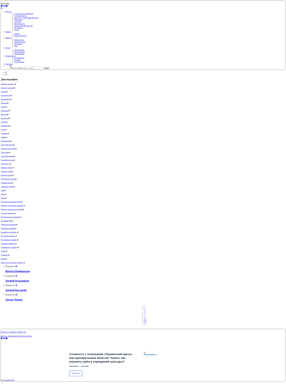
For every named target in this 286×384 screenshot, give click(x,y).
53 (145, 319)
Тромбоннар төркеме (9, 247)
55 (145, 323)
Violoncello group (7, 156)
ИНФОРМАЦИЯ (14, 336)
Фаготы (4, 114)
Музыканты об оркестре (23, 26)
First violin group (7, 145)
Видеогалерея (19, 52)
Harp (2, 194)
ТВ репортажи (19, 42)
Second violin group (8, 149)
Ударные (4, 133)
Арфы (3, 137)
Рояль (3, 259)
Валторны (5, 118)
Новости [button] (8, 38)
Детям (16, 30)
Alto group (5, 152)
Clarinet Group (6, 171)
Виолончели (5, 95)
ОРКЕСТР (5, 332)
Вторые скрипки (7, 88)
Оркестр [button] (8, 12)
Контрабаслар (6, 221)
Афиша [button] (8, 32)
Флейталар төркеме (8, 225)
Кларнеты (4, 111)
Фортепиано (5, 141)
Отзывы (17, 60)
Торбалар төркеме (8, 244)
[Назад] (144, 306)
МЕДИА (4, 336)
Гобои (3, 107)
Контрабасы (5, 99)
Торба (3, 251)
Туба (2, 130)
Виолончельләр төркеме (10, 217)
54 (145, 321)
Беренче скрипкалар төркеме (12, 206)
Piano (3, 198)
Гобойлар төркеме (8, 228)
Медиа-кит (18, 44)
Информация (19, 58)
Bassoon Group (6, 175)
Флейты (4, 103)
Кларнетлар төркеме (9, 232)
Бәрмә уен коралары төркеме (12, 263)
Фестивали (18, 28)
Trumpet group (6, 183)
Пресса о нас (19, 40)
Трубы (3, 122)
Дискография (19, 54)
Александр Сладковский (23, 14)
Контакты (9, 64)
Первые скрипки (7, 84)
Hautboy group (6, 168)
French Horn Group (8, 179)
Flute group (5, 164)
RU (2, 8)
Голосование (19, 62)
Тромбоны (5, 126)
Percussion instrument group (11, 202)
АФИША (13, 332)
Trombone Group (7, 187)
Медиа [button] (7, 48)
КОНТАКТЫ (27, 336)
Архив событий (20, 36)
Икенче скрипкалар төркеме (11, 209)
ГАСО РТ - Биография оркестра (26, 18)
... (145, 317)
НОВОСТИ (21, 332)
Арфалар (4, 255)
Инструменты (19, 24)
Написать (76, 373)
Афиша (17, 34)
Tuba (2, 190)
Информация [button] (10, 56)
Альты (3, 92)
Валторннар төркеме (9, 240)
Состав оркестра (20, 16)
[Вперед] (144, 325)
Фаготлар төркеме (8, 236)
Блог (16, 46)
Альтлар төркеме (7, 213)
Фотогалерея (19, 50)
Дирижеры (18, 20)
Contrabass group (7, 160)
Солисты (17, 22)
